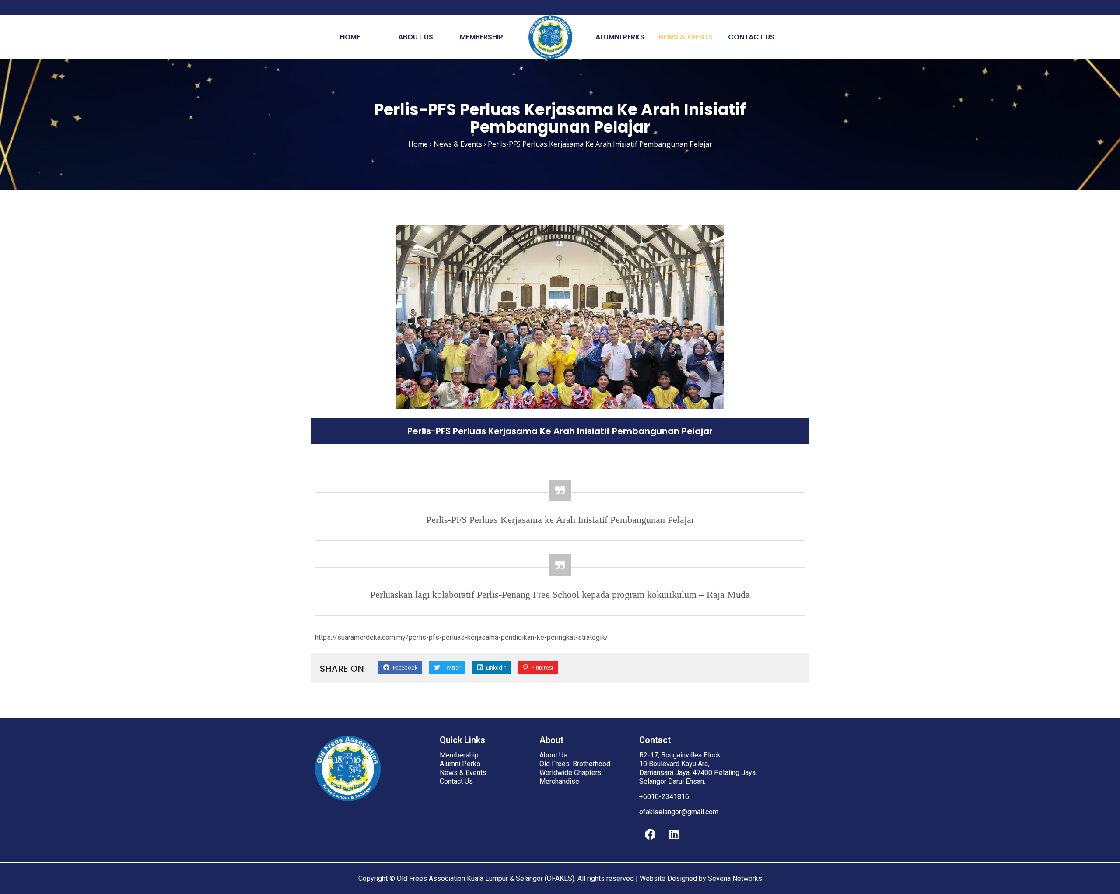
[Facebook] (650, 834)
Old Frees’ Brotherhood (574, 764)
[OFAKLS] (550, 37)
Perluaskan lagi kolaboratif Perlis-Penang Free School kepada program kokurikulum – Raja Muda (560, 594)
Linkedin (496, 667)
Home (350, 37)
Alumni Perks (619, 37)
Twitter (451, 667)
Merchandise (559, 781)
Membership (481, 37)
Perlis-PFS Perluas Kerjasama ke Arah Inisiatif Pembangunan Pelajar (560, 519)
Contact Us (751, 37)
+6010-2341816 (664, 796)
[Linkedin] (674, 834)
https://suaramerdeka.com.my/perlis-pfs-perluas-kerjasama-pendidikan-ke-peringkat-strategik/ (461, 637)
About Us (415, 37)
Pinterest (541, 667)
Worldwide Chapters (570, 772)
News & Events (685, 37)
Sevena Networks (735, 878)
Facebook (404, 667)
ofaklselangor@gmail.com (678, 812)
